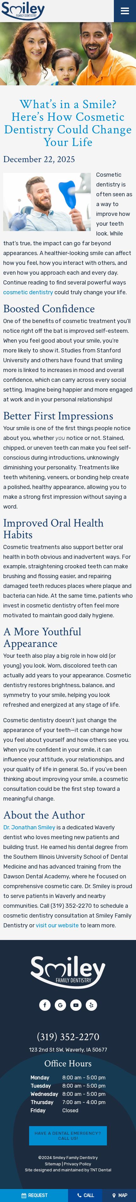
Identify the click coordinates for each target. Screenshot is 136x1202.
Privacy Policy (77, 1164)
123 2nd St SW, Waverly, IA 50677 (68, 1050)
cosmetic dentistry (28, 292)
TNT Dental (100, 1170)
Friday (38, 1110)
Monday (40, 1078)
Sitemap (53, 1164)
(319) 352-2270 (68, 1037)
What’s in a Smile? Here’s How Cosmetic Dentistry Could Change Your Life (68, 123)
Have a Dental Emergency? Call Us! (68, 1136)
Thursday (42, 1102)
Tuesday (41, 1086)
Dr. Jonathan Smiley (29, 827)
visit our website (57, 925)
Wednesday (44, 1094)
